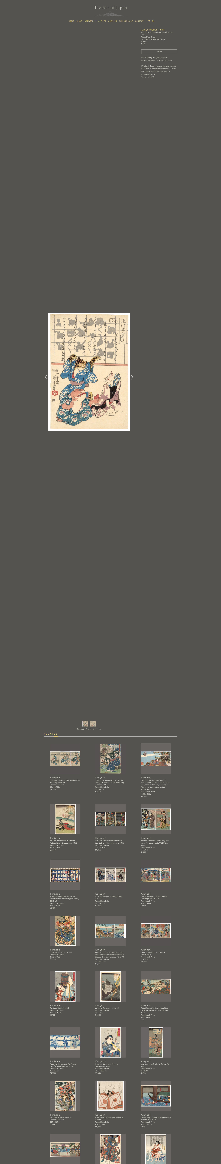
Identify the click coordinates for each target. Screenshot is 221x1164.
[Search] (149, 21)
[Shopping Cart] (152, 21)
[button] (90, 21)
